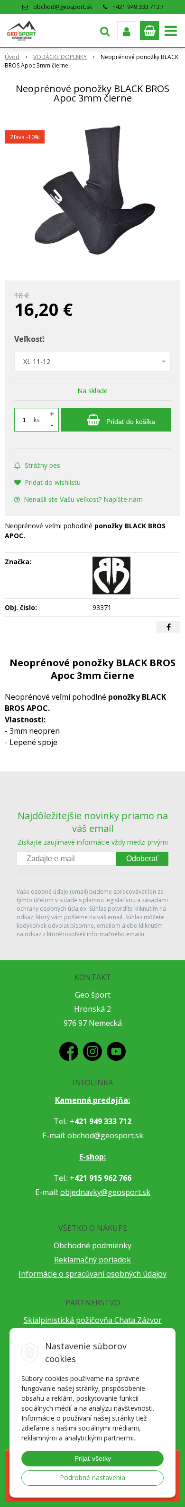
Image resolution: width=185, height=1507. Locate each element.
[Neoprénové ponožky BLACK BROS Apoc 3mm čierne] (92, 194)
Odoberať (142, 859)
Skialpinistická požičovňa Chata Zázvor (93, 1320)
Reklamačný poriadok (92, 1259)
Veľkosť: (29, 339)
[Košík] (149, 30)
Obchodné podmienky (92, 1245)
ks (36, 420)
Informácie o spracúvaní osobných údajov (92, 1274)
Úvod (12, 57)
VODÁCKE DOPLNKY (60, 57)
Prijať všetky (92, 1458)
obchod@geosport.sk (62, 7)
